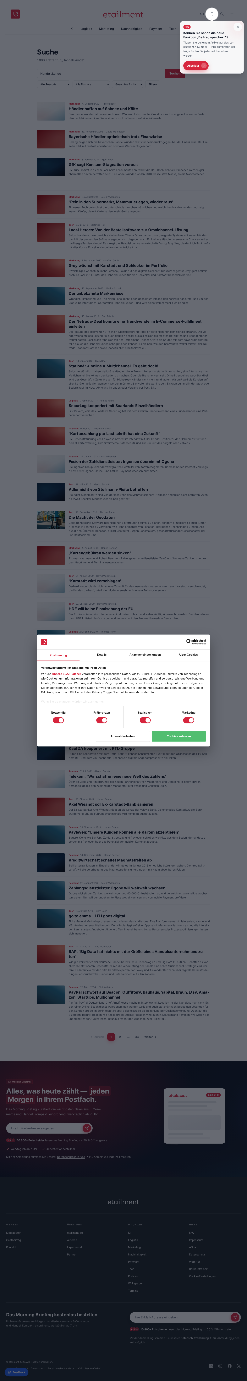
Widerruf (194, 1261)
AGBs (192, 1247)
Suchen (175, 73)
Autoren (72, 1240)
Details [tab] (102, 654)
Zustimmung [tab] (58, 655)
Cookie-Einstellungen (202, 1276)
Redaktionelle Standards (61, 1368)
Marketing (134, 1247)
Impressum (196, 1240)
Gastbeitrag (13, 1240)
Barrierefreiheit (198, 1268)
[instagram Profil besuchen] (220, 1366)
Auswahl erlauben (123, 736)
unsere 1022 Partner (66, 673)
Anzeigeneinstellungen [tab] (145, 654)
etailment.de (75, 1232)
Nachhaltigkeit (137, 1254)
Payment (133, 1261)
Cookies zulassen (179, 736)
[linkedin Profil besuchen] (211, 1366)
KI (129, 1232)
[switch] (101, 720)
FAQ (191, 1232)
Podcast (133, 1276)
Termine (133, 1290)
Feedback (19, 1372)
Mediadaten (13, 1232)
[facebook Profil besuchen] (229, 1366)
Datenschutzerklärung (71, 1156)
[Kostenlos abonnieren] (87, 1128)
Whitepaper (135, 1283)
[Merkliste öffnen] (212, 14)
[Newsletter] (202, 14)
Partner (71, 1254)
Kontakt (11, 1247)
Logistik (133, 1240)
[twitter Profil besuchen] (239, 1366)
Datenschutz (197, 1254)
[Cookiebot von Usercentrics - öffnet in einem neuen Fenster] (189, 642)
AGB (79, 1368)
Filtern (153, 84)
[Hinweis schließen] (237, 27)
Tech (131, 1268)
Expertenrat (74, 1247)
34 (137, 1036)
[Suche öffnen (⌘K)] (222, 14)
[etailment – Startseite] (15, 14)
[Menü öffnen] (232, 14)
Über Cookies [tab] (188, 654)
